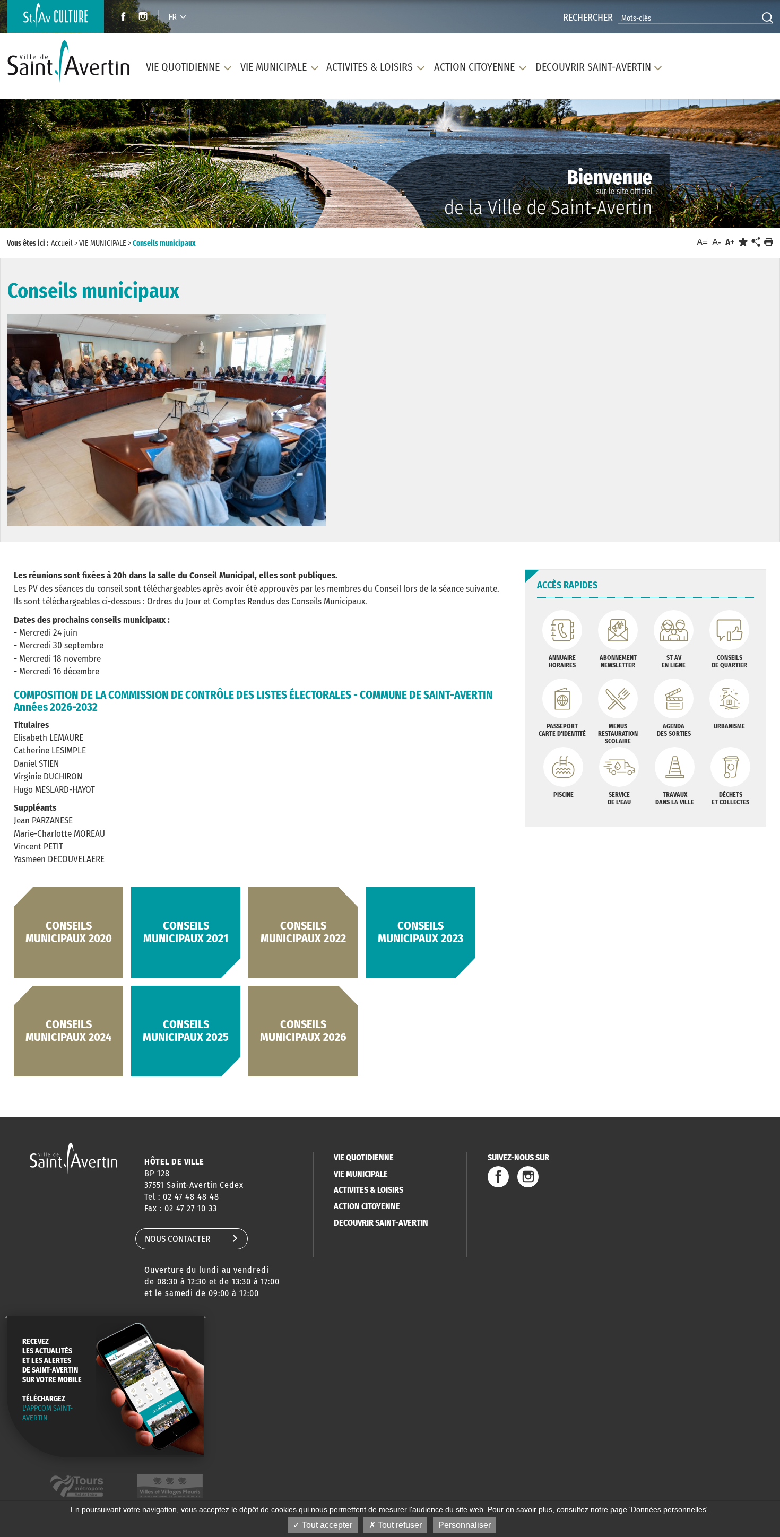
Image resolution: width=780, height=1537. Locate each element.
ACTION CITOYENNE (367, 1206)
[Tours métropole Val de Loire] (76, 1486)
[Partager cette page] (755, 242)
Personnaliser (464, 1525)
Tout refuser (399, 1525)
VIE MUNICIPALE (361, 1174)
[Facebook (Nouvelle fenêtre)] (120, 17)
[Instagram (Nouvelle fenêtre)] (144, 17)
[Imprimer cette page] (768, 242)
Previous (56, 167)
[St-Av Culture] (55, 16)
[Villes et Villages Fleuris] (170, 1486)
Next (722, 167)
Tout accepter (326, 1525)
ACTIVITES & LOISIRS (368, 1190)
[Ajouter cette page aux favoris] (743, 242)
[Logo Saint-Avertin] (68, 62)
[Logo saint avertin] (73, 1158)
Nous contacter (177, 1239)
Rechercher (588, 17)
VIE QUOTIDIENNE (364, 1157)
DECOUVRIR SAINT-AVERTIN (381, 1223)
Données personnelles (668, 1509)
